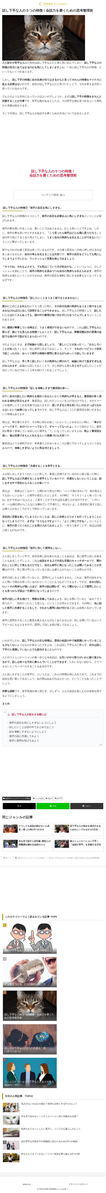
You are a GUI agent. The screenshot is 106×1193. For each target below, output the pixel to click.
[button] (86, 806)
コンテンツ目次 (50, 194)
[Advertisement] (53, 138)
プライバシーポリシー (78, 1184)
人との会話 (39, 798)
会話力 (50, 798)
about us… (27, 1184)
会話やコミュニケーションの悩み (17, 798)
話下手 (59, 798)
